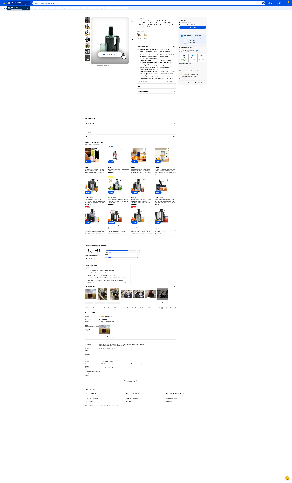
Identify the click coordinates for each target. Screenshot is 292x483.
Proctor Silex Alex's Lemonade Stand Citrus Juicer (177, 396)
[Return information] (197, 24)
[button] (271, 3)
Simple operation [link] (92, 270)
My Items (101, 8)
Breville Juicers (89, 401)
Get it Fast (52, 8)
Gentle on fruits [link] (92, 275)
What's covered (187, 36)
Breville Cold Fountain (91, 393)
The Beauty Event (75, 8)
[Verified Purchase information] (112, 316)
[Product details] (174, 123)
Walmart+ (125, 8)
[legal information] (191, 22)
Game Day (84, 8)
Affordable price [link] (92, 277)
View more (129, 238)
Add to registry (201, 82)
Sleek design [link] (91, 273)
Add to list (187, 82)
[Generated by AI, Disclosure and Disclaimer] (174, 81)
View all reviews (89, 258)
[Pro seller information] (198, 71)
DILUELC (187, 71)
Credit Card (117, 8)
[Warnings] (174, 137)
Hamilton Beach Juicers (171, 398)
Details (193, 78)
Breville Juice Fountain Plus (92, 396)
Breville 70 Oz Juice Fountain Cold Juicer (175, 393)
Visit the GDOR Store (141, 18)
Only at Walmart (109, 8)
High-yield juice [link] (92, 280)
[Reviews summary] (145, 26)
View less (126, 282)
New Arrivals (66, 8)
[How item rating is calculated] (99, 255)
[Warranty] (174, 132)
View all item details (143, 81)
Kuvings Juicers (169, 401)
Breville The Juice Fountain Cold (133, 393)
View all (173, 286)
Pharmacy (58, 8)
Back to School (35, 8)
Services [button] (15, 8)
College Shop (44, 8)
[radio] (139, 35)
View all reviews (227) (130, 381)
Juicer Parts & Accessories (132, 398)
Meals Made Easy (92, 8)
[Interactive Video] (87, 20)
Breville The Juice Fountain (92, 398)
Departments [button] (6, 8)
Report (113, 337)
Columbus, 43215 (187, 63)
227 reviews (98, 252)
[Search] (263, 3)
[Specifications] (174, 128)
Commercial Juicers (130, 396)
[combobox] (148, 3)
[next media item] (132, 39)
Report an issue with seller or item (189, 76)
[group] (144, 26)
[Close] (28, 8)
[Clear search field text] (260, 3)
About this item (90, 118)
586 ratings (149, 26)
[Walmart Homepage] (4, 3)
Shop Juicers (129, 401)
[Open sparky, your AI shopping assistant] (287, 478)
